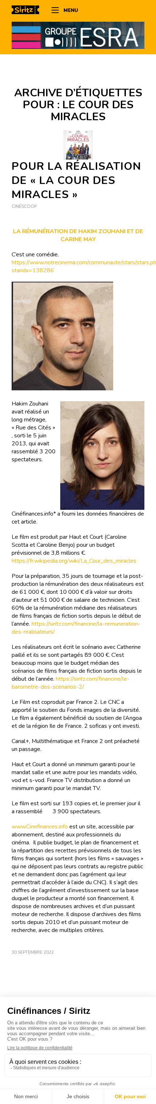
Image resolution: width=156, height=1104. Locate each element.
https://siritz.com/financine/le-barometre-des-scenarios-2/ (71, 683)
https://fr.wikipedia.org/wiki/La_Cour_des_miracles (74, 561)
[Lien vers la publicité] (78, 35)
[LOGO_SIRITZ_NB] (28, 10)
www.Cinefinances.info (40, 827)
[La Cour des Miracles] (78, 145)
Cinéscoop (24, 206)
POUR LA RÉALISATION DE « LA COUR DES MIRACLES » (76, 180)
